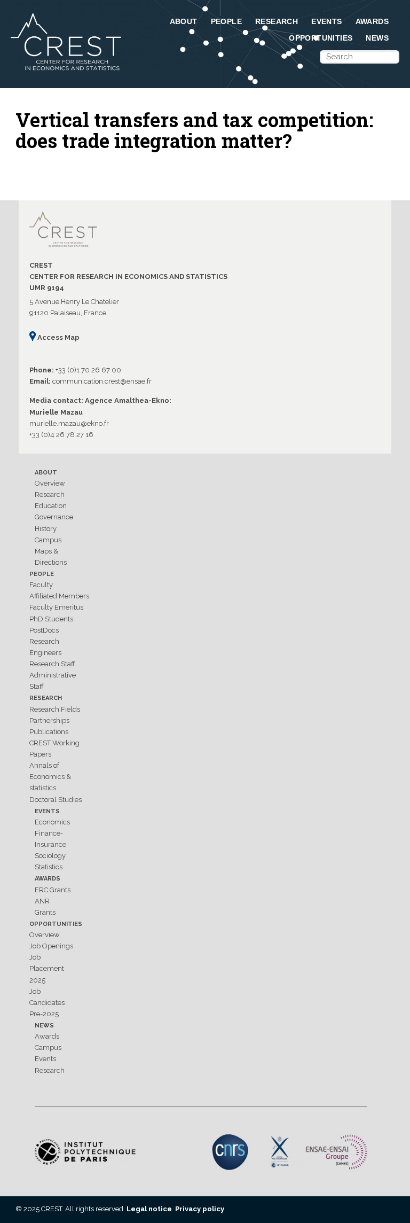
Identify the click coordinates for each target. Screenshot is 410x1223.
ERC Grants (52, 890)
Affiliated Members (59, 596)
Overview (50, 483)
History (46, 529)
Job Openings (51, 946)
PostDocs (44, 630)
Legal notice (149, 1209)
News (377, 38)
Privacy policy (199, 1209)
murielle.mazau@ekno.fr (69, 423)
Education (51, 506)
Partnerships (49, 720)
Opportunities (320, 38)
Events (326, 21)
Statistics (48, 867)
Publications (48, 732)
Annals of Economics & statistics (50, 776)
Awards (372, 21)
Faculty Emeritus (56, 607)
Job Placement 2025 (46, 968)
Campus (48, 540)
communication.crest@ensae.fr (102, 381)
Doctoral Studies (55, 800)
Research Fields (54, 709)
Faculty (41, 585)
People (226, 21)
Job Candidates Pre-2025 (47, 1002)
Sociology (50, 856)
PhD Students (51, 619)
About (184, 21)
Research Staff (52, 664)
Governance (54, 517)
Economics (52, 822)
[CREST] (66, 71)
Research (276, 21)
